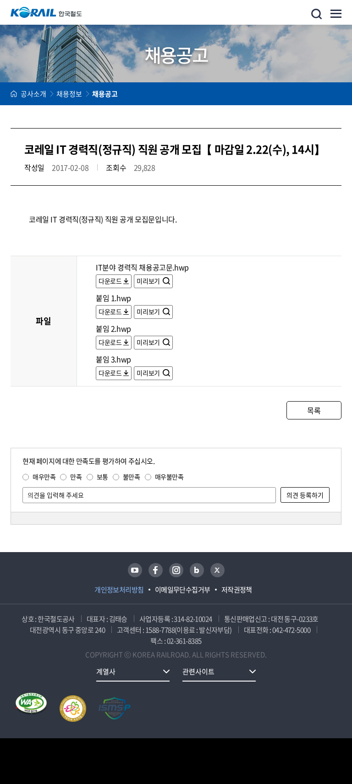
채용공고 (105, 94)
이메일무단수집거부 (182, 590)
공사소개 (33, 94)
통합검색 (316, 14)
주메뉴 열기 (335, 14)
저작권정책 (236, 590)
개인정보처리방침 (119, 590)
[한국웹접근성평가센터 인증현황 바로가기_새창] (31, 709)
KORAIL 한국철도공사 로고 (46, 12)
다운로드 (110, 280)
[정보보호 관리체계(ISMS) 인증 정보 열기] (115, 709)
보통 (102, 476)
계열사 (106, 671)
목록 (313, 410)
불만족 (131, 476)
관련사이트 (198, 671)
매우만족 (44, 476)
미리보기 (149, 280)
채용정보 (69, 94)
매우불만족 (169, 476)
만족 (76, 476)
